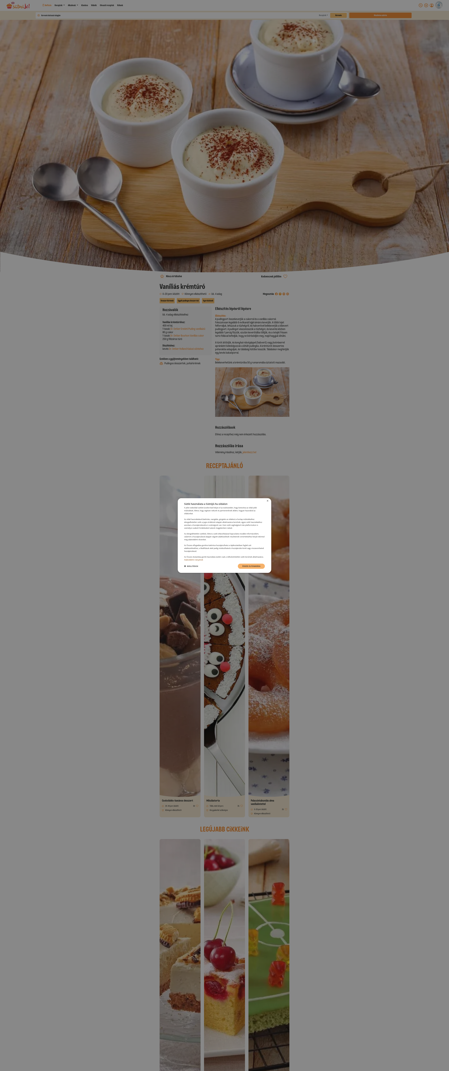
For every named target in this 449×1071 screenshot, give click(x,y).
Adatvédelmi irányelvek (193, 560)
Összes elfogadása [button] (251, 566)
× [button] (267, 501)
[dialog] (224, 535)
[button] (191, 566)
